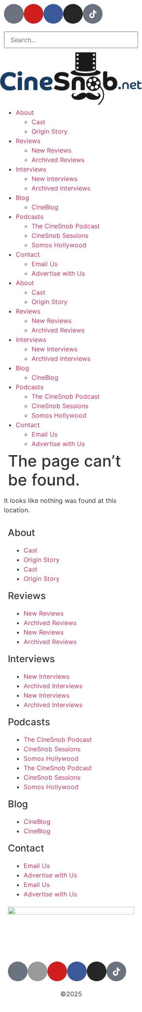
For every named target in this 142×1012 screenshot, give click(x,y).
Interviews (31, 169)
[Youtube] (33, 14)
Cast (38, 122)
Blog (22, 198)
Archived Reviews (58, 160)
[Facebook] (53, 14)
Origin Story (49, 131)
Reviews (28, 141)
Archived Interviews (61, 188)
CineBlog (45, 207)
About (25, 112)
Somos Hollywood (59, 245)
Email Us (45, 264)
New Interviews (54, 179)
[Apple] (37, 971)
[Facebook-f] (77, 971)
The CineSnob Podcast (66, 226)
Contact (28, 254)
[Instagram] (73, 14)
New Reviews (51, 150)
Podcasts (29, 216)
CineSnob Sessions (60, 235)
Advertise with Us (58, 273)
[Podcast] (14, 14)
